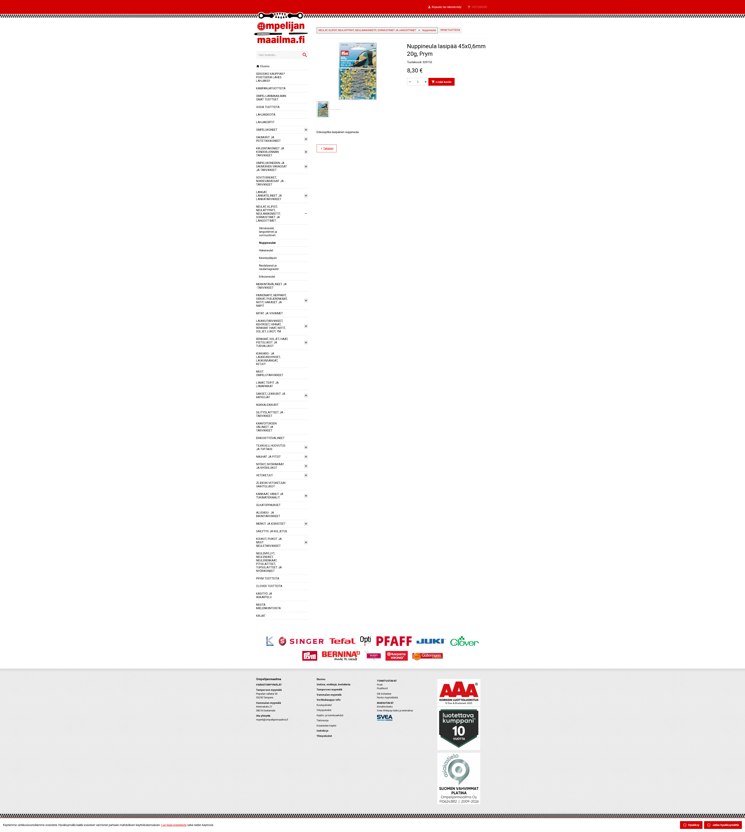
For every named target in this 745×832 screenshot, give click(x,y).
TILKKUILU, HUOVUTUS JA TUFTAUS (270, 447)
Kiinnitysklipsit (268, 258)
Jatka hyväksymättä (723, 825)
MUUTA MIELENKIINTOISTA (268, 606)
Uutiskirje (322, 730)
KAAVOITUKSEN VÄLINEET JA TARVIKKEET (266, 427)
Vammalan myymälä (329, 694)
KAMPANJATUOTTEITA (271, 88)
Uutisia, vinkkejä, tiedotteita (333, 684)
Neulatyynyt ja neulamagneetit (269, 267)
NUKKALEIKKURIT (267, 405)
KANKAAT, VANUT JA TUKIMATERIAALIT (269, 495)
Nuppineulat (267, 243)
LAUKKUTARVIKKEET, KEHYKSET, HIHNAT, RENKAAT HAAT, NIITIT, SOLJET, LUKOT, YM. (271, 326)
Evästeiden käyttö (326, 725)
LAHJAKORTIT (265, 122)
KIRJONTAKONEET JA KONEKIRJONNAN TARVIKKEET (270, 152)
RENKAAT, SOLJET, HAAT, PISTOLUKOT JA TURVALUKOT (272, 342)
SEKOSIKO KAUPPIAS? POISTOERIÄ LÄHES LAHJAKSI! (270, 77)
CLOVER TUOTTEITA (269, 586)
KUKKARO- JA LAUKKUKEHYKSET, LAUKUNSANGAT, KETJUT (268, 359)
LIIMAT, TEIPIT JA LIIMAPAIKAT (267, 384)
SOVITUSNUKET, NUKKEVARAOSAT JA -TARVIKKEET (271, 181)
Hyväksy (691, 825)
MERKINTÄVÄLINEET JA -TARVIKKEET (271, 285)
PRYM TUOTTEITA (267, 578)
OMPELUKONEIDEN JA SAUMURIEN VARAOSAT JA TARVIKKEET (271, 166)
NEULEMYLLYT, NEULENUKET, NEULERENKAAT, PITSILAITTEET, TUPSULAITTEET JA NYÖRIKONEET (269, 562)
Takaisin (327, 149)
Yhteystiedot (324, 735)
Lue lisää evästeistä (173, 825)
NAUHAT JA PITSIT (268, 456)
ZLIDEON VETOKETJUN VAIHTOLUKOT (270, 484)
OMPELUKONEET (266, 130)
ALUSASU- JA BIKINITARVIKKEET (268, 514)
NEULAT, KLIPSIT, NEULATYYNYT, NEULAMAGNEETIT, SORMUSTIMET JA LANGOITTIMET (268, 213)
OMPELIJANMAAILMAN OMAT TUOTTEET (271, 97)
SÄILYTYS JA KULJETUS (271, 531)
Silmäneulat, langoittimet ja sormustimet (268, 232)
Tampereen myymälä (329, 689)
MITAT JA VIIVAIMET (269, 313)
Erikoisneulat (267, 276)
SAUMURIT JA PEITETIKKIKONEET (268, 139)
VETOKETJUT (264, 475)
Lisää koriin (441, 82)
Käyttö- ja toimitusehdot (330, 715)
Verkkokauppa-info (328, 699)
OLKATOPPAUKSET (268, 505)
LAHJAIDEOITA (265, 114)
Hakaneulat (266, 250)
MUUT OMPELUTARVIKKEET (269, 373)
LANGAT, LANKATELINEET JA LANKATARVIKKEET (269, 195)
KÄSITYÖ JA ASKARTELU (264, 595)
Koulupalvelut (324, 705)
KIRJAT (260, 616)
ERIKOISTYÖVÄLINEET (270, 438)
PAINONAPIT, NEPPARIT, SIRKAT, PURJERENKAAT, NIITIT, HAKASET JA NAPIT (272, 301)
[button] (444, 7)
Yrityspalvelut (324, 710)
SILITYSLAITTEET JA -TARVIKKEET (270, 414)
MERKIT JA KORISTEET (271, 523)
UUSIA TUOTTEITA (268, 107)
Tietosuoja (322, 720)
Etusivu (262, 66)
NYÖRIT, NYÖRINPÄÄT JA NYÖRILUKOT (270, 466)
